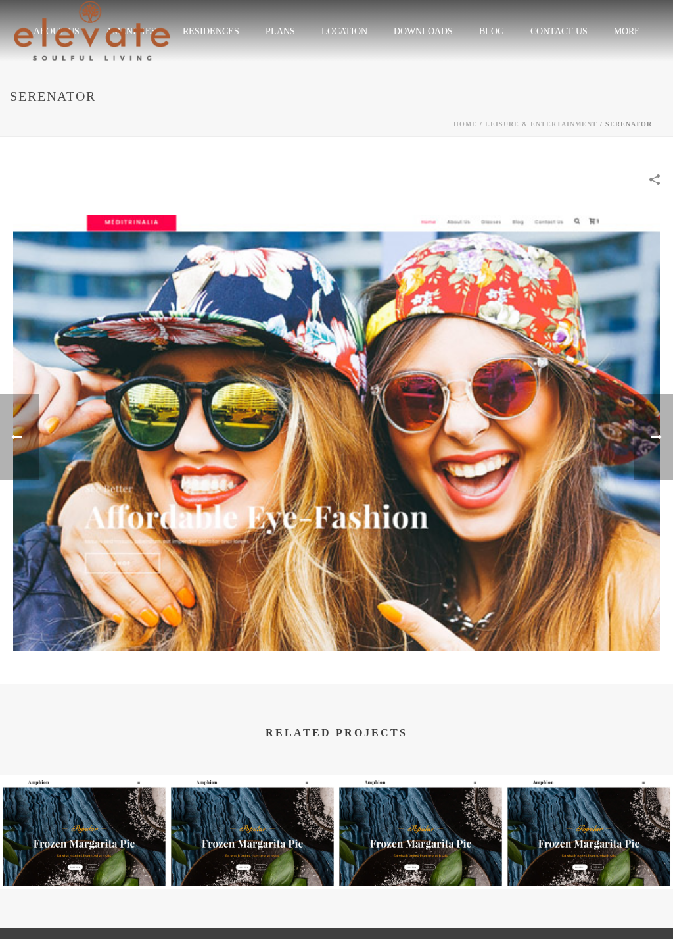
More (627, 31)
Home (465, 124)
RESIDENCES (211, 31)
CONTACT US (559, 31)
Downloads (423, 31)
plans (280, 31)
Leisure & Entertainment (541, 124)
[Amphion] (84, 826)
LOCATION (344, 31)
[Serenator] (336, 431)
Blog (491, 31)
